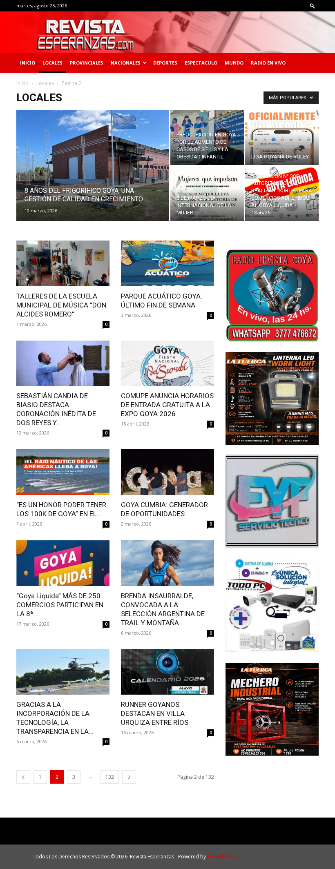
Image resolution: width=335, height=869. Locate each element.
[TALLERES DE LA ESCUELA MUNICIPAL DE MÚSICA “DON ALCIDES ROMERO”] (62, 263)
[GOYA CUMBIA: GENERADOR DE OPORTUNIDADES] (167, 472)
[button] (312, 5)
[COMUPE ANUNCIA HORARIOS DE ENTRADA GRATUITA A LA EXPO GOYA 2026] (167, 363)
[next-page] (129, 777)
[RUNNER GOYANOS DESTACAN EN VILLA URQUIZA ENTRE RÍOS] (167, 672)
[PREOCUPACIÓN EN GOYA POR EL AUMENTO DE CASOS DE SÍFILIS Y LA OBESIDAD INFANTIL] (207, 137)
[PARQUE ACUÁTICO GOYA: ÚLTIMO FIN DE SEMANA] (167, 263)
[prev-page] (23, 777)
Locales (52, 63)
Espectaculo (201, 63)
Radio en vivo (268, 63)
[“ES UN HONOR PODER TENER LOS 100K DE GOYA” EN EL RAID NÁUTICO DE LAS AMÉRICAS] (62, 472)
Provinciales (86, 63)
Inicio (27, 63)
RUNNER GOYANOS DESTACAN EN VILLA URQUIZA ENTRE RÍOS (154, 713)
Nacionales (126, 63)
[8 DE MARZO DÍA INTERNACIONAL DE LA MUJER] (207, 193)
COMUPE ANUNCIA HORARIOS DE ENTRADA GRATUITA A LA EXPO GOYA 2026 (167, 405)
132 (109, 776)
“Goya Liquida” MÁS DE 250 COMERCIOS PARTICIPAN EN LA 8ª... (59, 605)
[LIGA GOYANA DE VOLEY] (282, 137)
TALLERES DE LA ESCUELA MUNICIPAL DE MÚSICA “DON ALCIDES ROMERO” (61, 305)
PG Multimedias (225, 856)
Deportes (165, 63)
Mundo (234, 63)
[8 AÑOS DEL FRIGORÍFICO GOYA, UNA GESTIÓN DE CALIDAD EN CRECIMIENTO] (92, 174)
